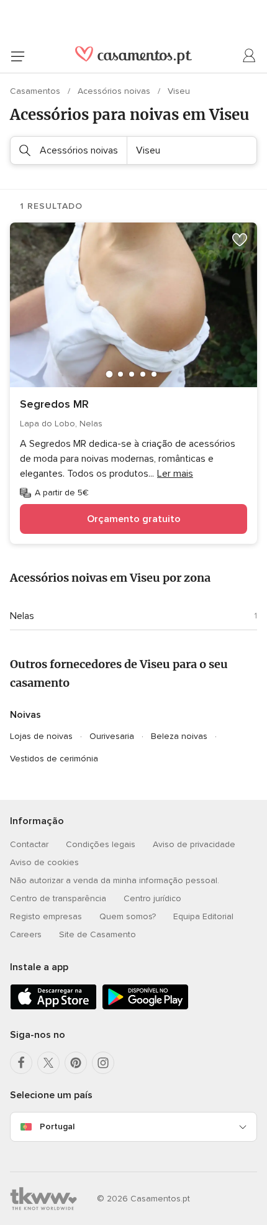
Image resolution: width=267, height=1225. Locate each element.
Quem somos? (127, 916)
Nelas (22, 616)
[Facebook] (21, 1063)
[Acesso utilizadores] (249, 56)
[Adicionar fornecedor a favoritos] (239, 239)
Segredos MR (54, 404)
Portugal (57, 1126)
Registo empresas (46, 916)
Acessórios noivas (115, 91)
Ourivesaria (111, 736)
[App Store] (53, 1007)
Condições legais (100, 844)
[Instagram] (103, 1063)
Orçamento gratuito (134, 519)
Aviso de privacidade (194, 844)
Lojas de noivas (41, 736)
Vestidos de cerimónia (54, 758)
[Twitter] (48, 1063)
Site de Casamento (97, 934)
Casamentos (36, 91)
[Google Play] (145, 1007)
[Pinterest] (76, 1063)
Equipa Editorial (203, 916)
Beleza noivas (179, 736)
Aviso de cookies (44, 862)
